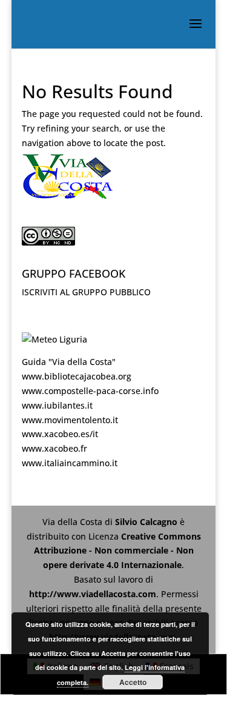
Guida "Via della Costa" (69, 361)
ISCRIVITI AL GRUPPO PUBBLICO (86, 292)
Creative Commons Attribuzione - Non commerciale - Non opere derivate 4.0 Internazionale (117, 551)
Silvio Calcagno (147, 521)
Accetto (132, 682)
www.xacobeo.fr (54, 448)
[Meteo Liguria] (54, 339)
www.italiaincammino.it (69, 463)
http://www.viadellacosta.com (92, 594)
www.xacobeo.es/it (60, 434)
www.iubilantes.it (57, 405)
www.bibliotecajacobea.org (76, 376)
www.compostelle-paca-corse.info (90, 391)
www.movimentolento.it (70, 420)
